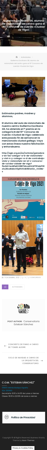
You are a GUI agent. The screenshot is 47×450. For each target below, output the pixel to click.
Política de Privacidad (23, 417)
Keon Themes (28, 440)
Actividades (17, 287)
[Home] (16, 57)
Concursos (35, 277)
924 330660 (7, 390)
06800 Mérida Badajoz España (15, 387)
